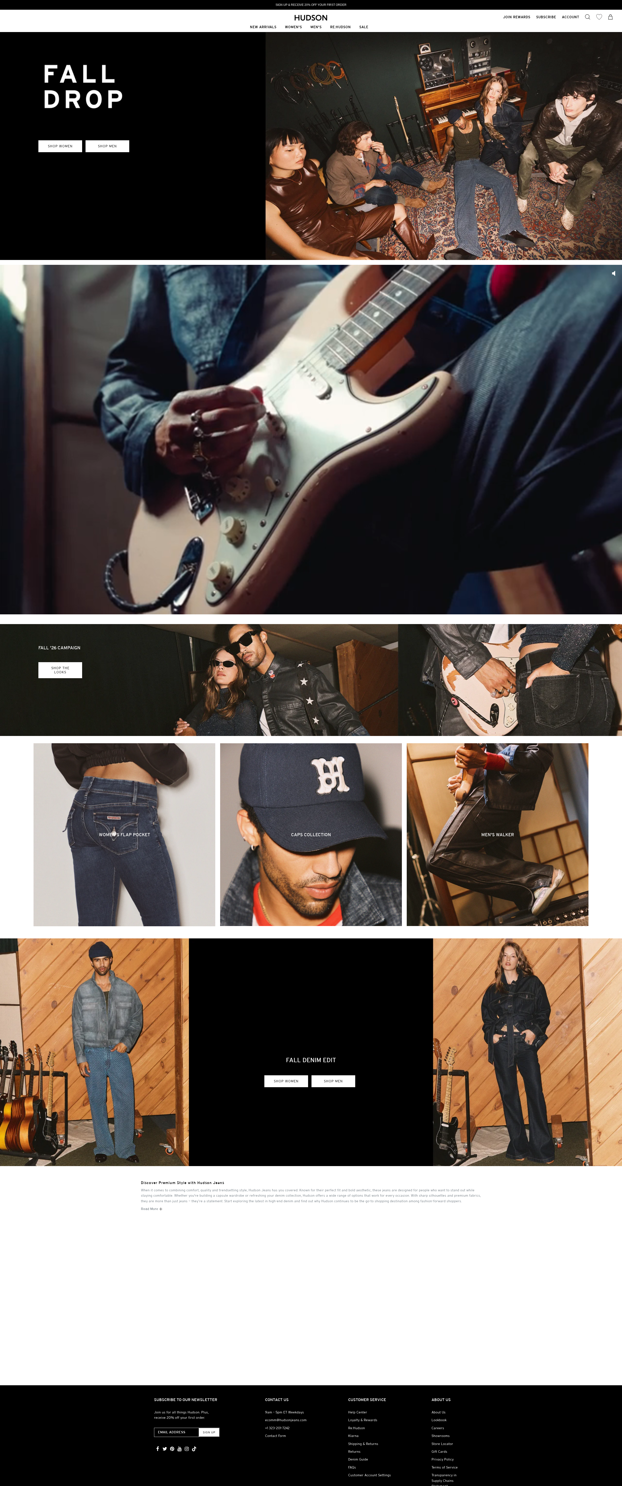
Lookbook (439, 1420)
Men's (316, 27)
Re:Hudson (340, 27)
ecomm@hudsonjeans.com (286, 1420)
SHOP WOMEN (60, 146)
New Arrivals (263, 27)
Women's (293, 27)
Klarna (353, 1436)
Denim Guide (358, 1459)
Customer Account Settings (369, 1475)
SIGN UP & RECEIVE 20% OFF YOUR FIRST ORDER (311, 5)
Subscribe (546, 17)
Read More (150, 1209)
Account (570, 17)
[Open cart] (610, 17)
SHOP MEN (107, 146)
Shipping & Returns (363, 1444)
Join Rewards (516, 17)
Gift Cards (439, 1451)
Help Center (357, 1412)
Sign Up (209, 1432)
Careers (438, 1428)
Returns (354, 1451)
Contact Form (275, 1436)
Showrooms (441, 1436)
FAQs (352, 1467)
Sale (363, 27)
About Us (439, 1412)
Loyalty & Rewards (362, 1420)
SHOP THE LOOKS (60, 670)
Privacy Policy (443, 1459)
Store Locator (442, 1444)
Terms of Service (445, 1467)
